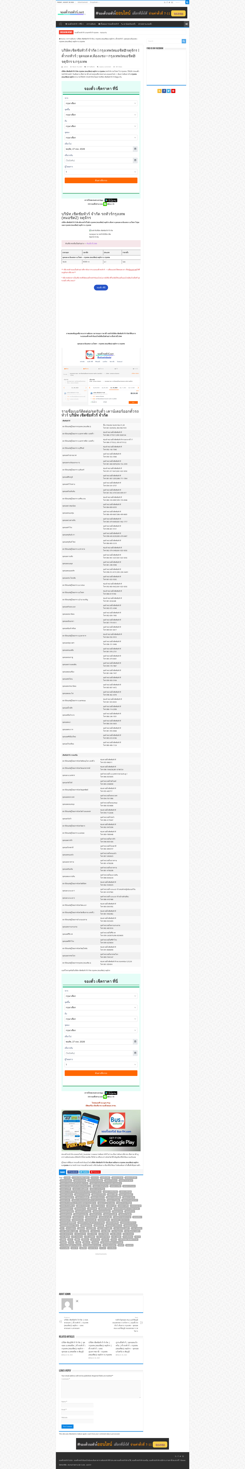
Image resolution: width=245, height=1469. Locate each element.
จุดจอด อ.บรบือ (115, 1186)
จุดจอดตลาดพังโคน (105, 1209)
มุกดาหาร (105, 1239)
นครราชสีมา (91, 1228)
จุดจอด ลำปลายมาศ (126, 1180)
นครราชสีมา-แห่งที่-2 (105, 1228)
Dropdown (94, 2)
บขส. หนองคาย (77, 1237)
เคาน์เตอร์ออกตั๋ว (129, 24)
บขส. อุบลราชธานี (103, 1237)
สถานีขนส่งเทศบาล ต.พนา (92, 1245)
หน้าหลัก (60, 23)
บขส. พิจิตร (105, 1231)
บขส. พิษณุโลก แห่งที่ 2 (132, 1231)
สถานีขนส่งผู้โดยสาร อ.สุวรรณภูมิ (112, 1242)
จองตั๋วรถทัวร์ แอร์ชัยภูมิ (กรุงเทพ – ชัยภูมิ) (90, 33)
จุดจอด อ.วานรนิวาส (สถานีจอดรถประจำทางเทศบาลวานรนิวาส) (81, 1192)
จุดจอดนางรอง (117, 1211)
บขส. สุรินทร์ (65, 1237)
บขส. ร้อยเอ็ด (104, 1234)
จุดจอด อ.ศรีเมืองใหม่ (110, 1192)
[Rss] (165, 2)
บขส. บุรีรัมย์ (84, 1231)
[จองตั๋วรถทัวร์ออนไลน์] (72, 12)
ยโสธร (114, 1239)
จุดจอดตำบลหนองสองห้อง (102, 1211)
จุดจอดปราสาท (65, 1217)
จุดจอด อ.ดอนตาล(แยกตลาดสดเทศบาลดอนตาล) (106, 1183)
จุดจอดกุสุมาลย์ (136, 1206)
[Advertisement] (101, 311)
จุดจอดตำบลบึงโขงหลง (83, 1211)
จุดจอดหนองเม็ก (104, 1220)
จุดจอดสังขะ (137, 1217)
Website (64, 1417)
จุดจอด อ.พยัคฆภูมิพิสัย (81, 1189)
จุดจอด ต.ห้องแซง (80, 1180)
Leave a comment (105, 67)
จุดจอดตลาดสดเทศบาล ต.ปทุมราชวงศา (127, 1209)
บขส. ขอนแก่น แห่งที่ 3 (122, 1228)
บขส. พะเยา (95, 1231)
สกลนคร (95, 1242)
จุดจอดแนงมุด (99, 1225)
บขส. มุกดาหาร (80, 1234)
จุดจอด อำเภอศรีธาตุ (67, 1206)
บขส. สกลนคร (128, 1234)
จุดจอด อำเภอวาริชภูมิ (124, 1203)
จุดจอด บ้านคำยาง (111, 1180)
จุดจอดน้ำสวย (130, 1211)
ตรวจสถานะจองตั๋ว (145, 24)
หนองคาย (130, 1245)
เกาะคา (103, 1248)
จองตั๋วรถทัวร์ (67, 1154)
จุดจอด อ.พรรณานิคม (97, 1189)
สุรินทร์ (121, 1245)
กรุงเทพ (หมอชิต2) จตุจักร (81, 1178)
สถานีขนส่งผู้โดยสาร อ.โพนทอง (71, 1245)
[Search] (187, 2)
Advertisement (83, 2)
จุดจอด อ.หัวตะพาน (98, 1197)
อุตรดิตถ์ (83, 1248)
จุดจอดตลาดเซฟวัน (67, 1211)
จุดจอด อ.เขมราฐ (129, 1197)
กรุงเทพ (67, 1178)
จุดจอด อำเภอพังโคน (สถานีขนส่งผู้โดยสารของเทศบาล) (78, 1203)
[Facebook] (167, 2)
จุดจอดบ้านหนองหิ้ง (110, 1214)
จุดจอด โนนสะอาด (98, 1206)
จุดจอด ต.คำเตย (117, 1178)
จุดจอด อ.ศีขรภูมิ (125, 1192)
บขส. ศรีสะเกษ (116, 1234)
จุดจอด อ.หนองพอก (126, 1194)
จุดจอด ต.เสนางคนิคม (95, 1180)
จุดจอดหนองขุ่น (78, 1220)
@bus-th (110, 204)
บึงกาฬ (138, 1237)
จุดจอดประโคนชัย (125, 1214)
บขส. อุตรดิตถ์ (89, 1237)
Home (62, 39)
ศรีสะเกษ (86, 1242)
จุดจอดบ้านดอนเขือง (81, 1214)
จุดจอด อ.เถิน (65, 1200)
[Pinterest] (172, 2)
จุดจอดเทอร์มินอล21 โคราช (69, 1225)
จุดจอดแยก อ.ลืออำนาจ (114, 1225)
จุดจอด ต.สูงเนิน (66, 1180)
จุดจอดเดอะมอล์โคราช (128, 1223)
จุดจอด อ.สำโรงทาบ (99, 1194)
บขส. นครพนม (136, 1228)
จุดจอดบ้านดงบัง (66, 1214)
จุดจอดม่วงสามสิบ (105, 1217)
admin (66, 67)
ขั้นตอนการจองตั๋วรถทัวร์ (110, 24)
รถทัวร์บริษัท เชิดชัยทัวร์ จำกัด (128, 1239)
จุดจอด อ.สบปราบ (66, 1194)
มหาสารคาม (95, 1239)
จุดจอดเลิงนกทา (86, 1225)
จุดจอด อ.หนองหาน (67, 1197)
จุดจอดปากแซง (78, 1217)
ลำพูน (78, 1242)
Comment (66, 1379)
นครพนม (81, 1228)
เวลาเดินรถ (112, 1248)
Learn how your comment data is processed (103, 1434)
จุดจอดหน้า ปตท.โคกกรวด (120, 1220)
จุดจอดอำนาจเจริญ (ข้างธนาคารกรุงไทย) (91, 1223)
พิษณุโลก (85, 1239)
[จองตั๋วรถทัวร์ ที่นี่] (140, 12)
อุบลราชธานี (93, 1248)
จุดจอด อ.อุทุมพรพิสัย (113, 1197)
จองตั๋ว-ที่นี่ (101, 287)
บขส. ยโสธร (92, 1234)
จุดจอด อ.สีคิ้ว (112, 1194)
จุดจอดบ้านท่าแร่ (96, 1214)
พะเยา (70, 1239)
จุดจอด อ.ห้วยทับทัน (83, 1197)
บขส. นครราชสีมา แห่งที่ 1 (69, 1231)
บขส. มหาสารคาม (66, 1234)
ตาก (62, 1228)
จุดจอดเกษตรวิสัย (112, 1223)
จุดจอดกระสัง (111, 1206)
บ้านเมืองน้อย (128, 1237)
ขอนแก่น (95, 1178)
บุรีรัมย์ (63, 1239)
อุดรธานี (74, 1248)
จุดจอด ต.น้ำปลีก (131, 1178)
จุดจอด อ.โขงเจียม (113, 1200)
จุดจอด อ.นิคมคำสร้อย (101, 1186)
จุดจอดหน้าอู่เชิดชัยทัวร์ (68, 1223)
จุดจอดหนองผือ (91, 1220)
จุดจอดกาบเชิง (123, 1206)
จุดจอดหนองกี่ (65, 1220)
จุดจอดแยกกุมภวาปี (131, 1225)
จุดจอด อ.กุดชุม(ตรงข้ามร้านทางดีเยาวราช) (74, 1183)
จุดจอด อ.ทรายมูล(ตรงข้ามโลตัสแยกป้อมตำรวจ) (75, 1186)
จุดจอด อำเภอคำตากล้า (130, 1200)
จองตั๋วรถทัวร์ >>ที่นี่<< (76, 24)
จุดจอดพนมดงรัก (91, 1217)
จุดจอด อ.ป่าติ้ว (65, 1189)
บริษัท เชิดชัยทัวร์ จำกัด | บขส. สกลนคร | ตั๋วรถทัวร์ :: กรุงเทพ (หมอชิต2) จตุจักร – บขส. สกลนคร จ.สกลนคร (76, 1323)
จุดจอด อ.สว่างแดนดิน (82, 1194)
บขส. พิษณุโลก (117, 1231)
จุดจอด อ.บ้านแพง (129, 1186)
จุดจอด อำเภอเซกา (83, 1206)
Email (64, 1410)
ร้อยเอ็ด (63, 1242)
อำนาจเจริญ (65, 1248)
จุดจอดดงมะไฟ (80, 1209)
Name (64, 1402)
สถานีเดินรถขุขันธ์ (109, 1245)
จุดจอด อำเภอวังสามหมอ (106, 1203)
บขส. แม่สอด (116, 1237)
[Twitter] (169, 2)
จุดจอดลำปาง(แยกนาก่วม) (122, 1217)
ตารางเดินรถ (91, 24)
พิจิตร (77, 1239)
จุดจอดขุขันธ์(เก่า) (66, 1209)
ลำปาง (71, 1242)
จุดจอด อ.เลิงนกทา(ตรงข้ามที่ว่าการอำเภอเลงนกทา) (89, 1200)
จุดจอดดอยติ (92, 1209)
